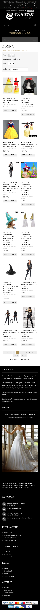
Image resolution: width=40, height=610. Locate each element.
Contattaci (7, 552)
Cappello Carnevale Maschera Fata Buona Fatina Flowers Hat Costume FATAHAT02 (9, 238)
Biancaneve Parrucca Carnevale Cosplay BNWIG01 (28, 101)
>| (25, 356)
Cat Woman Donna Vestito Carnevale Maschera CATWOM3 (29, 333)
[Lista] (9, 55)
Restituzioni (7, 554)
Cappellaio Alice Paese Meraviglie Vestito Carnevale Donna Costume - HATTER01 (11, 186)
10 (14, 356)
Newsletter (7, 595)
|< (4, 353)
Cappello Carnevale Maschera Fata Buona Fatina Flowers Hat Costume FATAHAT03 (27, 238)
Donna (24, 50)
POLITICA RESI (8, 533)
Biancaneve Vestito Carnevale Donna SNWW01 (11, 144)
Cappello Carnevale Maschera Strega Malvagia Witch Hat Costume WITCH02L (10, 287)
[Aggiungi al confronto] (16, 94)
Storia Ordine (8, 590)
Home (4, 50)
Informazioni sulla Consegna (12, 535)
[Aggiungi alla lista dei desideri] (13, 94)
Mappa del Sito (8, 557)
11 (18, 356)
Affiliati (6, 574)
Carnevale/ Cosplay (14, 50)
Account (6, 587)
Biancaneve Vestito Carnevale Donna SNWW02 (29, 144)
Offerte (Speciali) (9, 576)
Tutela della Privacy (10, 538)
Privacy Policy (27, 8)
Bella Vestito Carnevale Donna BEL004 (10, 100)
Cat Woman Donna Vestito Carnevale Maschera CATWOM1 (29, 285)
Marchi (6, 568)
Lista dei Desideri (9, 593)
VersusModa (12, 104)
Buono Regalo (8, 571)
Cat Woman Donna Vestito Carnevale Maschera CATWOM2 (11, 333)
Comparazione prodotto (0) (11, 59)
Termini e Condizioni (10, 540)
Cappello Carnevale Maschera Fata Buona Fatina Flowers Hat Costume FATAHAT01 (27, 188)
